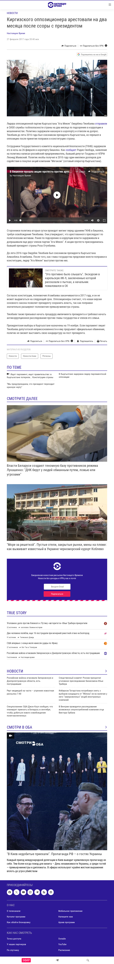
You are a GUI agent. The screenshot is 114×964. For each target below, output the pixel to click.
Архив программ (66, 922)
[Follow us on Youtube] (23, 892)
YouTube (62, 944)
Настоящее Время (16, 33)
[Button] (68, 46)
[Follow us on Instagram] (30, 892)
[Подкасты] (51, 892)
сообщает (71, 149)
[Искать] (87, 960)
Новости (12, 13)
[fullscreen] (104, 220)
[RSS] (44, 892)
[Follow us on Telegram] (37, 892)
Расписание (64, 950)
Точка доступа (14, 938)
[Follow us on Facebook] (9, 892)
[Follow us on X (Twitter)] (16, 892)
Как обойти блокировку (18, 922)
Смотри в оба (19, 727)
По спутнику (13, 950)
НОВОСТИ (15, 671)
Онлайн (62, 938)
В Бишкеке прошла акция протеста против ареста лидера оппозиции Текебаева (59, 171)
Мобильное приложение (70, 911)
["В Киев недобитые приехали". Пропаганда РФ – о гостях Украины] (57, 791)
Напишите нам (65, 916)
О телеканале (13, 911)
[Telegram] (57, 960)
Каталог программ (16, 916)
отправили (101, 123)
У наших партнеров (16, 944)
